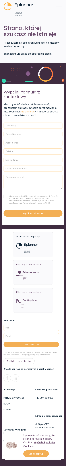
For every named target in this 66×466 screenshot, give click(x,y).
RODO (47, 203)
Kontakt (7, 409)
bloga (48, 53)
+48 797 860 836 (44, 398)
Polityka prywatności (14, 398)
